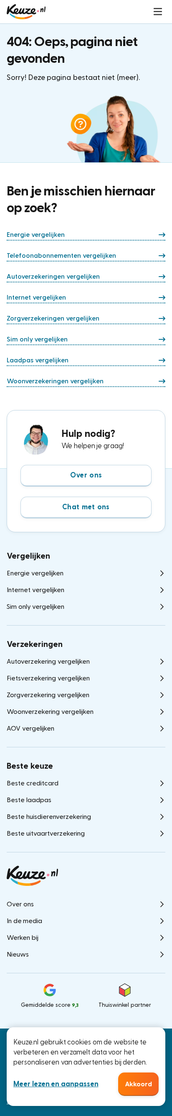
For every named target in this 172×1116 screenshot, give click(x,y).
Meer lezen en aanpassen (56, 1084)
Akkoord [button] (138, 1084)
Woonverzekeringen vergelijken (55, 381)
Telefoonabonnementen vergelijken (61, 255)
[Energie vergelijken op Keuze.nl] (26, 11)
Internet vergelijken (36, 297)
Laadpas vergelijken (37, 360)
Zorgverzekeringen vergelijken (53, 318)
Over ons (86, 475)
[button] (157, 12)
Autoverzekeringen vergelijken (53, 276)
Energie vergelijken (36, 234)
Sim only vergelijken (37, 339)
